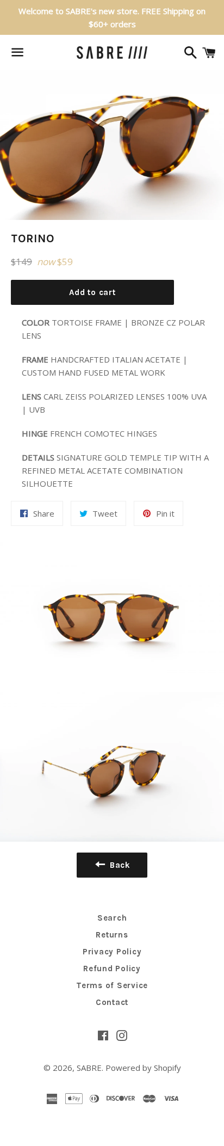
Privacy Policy (112, 952)
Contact (112, 1002)
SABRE (89, 1067)
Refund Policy (112, 968)
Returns (112, 935)
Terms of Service (112, 985)
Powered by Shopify (143, 1067)
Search (112, 918)
